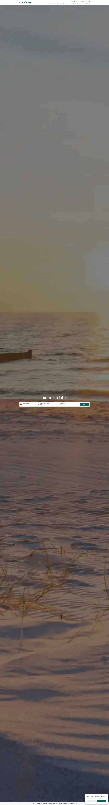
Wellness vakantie (60, 3)
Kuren (66, 3)
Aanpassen (92, 800)
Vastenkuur (79, 3)
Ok (101, 800)
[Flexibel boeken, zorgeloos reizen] (76, 803)
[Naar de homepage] (25, 2)
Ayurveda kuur (51, 3)
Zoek (84, 404)
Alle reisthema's (86, 3)
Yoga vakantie (72, 3)
